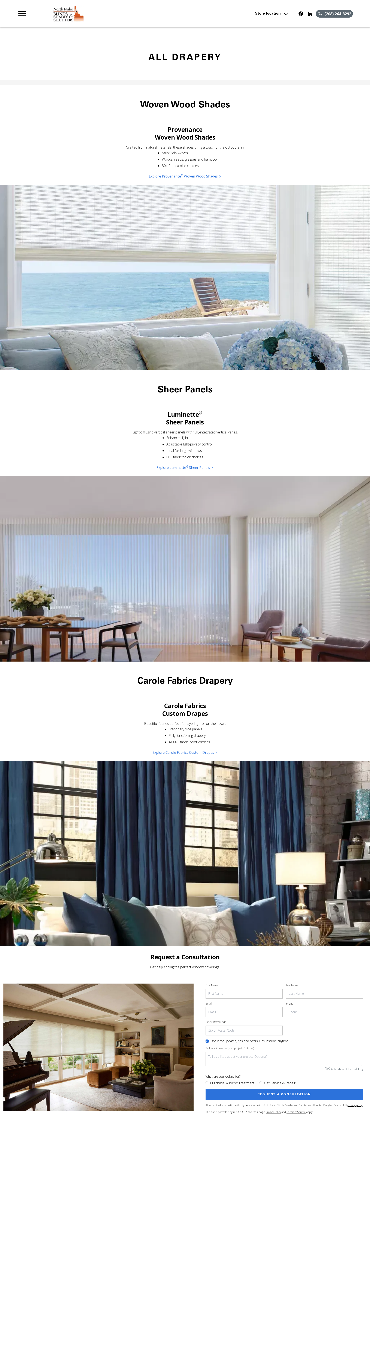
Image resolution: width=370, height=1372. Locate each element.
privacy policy (355, 1105)
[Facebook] (301, 14)
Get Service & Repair (279, 1083)
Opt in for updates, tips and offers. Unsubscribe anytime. (249, 1041)
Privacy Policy (273, 1112)
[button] (22, 14)
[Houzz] (310, 14)
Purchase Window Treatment (232, 1083)
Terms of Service (296, 1112)
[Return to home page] (106, 14)
